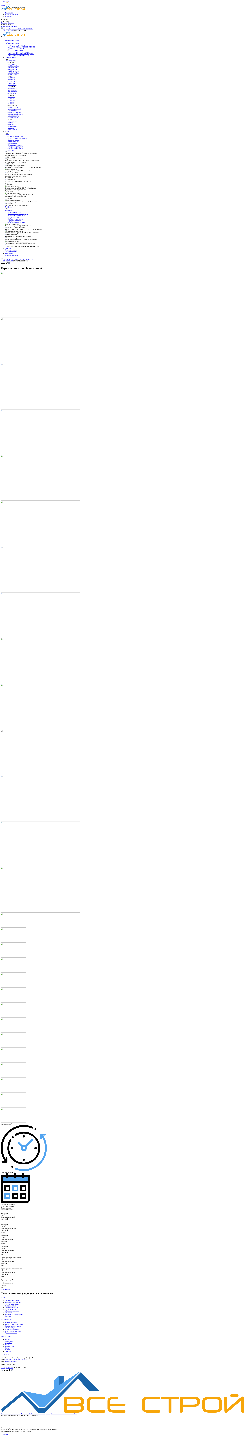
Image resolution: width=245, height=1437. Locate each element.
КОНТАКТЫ (5, 1354)
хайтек (10, 122)
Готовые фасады (13, 217)
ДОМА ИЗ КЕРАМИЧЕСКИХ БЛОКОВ (21, 47)
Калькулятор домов (11, 251)
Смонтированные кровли (16, 215)
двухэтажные (12, 90)
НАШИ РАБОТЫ (6, 1319)
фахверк (11, 128)
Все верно (4, 23)
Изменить (11, 23)
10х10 (10, 81)
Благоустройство (13, 140)
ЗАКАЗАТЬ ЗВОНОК (20, 30)
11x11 (10, 83)
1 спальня (11, 97)
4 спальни (11, 102)
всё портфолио (5, 1289)
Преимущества (9, 1346)
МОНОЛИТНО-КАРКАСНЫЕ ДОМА (21, 54)
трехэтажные (12, 92)
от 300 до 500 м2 (13, 73)
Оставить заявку (6, 1208)
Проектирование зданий (16, 136)
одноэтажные (12, 88)
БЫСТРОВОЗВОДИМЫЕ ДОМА (19, 55)
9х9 (9, 79)
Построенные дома (14, 212)
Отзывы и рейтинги (11, 14)
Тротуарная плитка (14, 221)
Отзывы (7, 1344)
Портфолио (8, 207)
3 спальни (11, 100)
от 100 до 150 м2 (13, 66)
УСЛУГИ (4, 1297)
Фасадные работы (14, 141)
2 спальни (11, 98)
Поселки (7, 1350)
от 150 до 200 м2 (13, 67)
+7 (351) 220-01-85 (7, 30)
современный (12, 121)
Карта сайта (5, 1434)
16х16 (14, 83)
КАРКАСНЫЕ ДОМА (15, 50)
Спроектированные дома (16, 222)
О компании (9, 13)
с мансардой (12, 93)
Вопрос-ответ (9, 1341)
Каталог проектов (10, 57)
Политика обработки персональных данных (35, 1414)
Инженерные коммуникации (17, 138)
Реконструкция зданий (15, 148)
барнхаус (11, 124)
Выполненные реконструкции (18, 214)
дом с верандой (13, 117)
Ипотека (7, 1339)
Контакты (8, 248)
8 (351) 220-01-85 (9, 1359)
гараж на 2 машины (14, 112)
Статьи (7, 1348)
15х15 (14, 81)
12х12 (10, 85)
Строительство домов (12, 40)
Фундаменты (12, 143)
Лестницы (11, 150)
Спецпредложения (11, 250)
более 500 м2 (12, 74)
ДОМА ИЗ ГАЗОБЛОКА (16, 45)
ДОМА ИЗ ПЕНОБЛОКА (16, 49)
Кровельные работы (15, 145)
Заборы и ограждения (15, 147)
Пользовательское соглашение (10, 1414)
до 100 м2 (11, 64)
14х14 (13, 79)
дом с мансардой (13, 116)
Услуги (7, 131)
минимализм (12, 129)
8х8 (9, 78)
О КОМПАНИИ (6, 1336)
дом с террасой (13, 107)
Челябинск (4, 26)
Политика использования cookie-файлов (64, 1414)
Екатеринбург (12, 26)
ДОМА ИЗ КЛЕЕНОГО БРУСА (18, 52)
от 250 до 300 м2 (13, 71)
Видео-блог (8, 16)
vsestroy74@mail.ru (11, 1361)
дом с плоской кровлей (15, 114)
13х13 (13, 78)
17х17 (14, 85)
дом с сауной (12, 110)
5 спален (11, 104)
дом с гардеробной (14, 109)
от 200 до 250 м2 (13, 69)
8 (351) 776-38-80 (21, 1359)
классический (12, 126)
